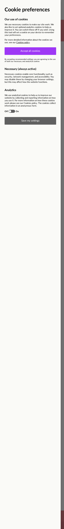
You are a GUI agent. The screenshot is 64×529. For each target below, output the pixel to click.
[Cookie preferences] (32, 264)
